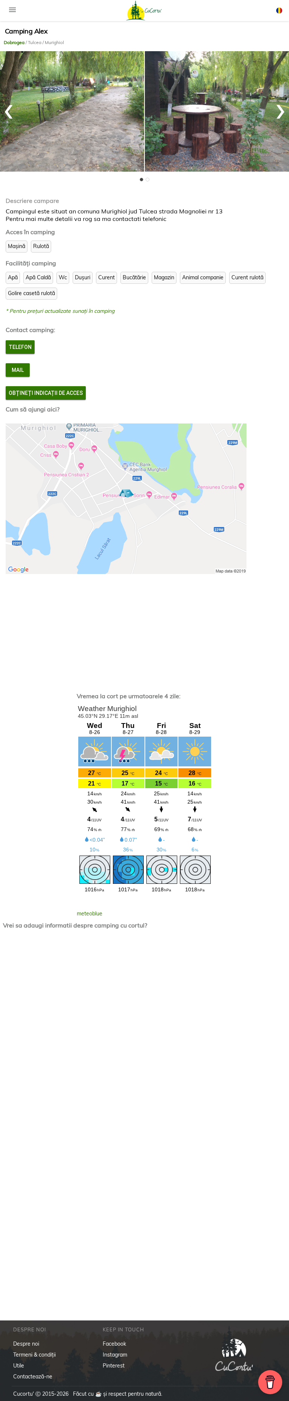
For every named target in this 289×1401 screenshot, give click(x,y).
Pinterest (114, 1365)
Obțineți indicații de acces (46, 393)
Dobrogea (15, 42)
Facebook (114, 1343)
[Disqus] (144, 1034)
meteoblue (89, 913)
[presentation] (9, 107)
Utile (18, 1365)
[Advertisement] (144, 629)
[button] (141, 179)
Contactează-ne (32, 1376)
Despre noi (26, 1343)
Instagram (115, 1354)
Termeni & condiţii (34, 1354)
